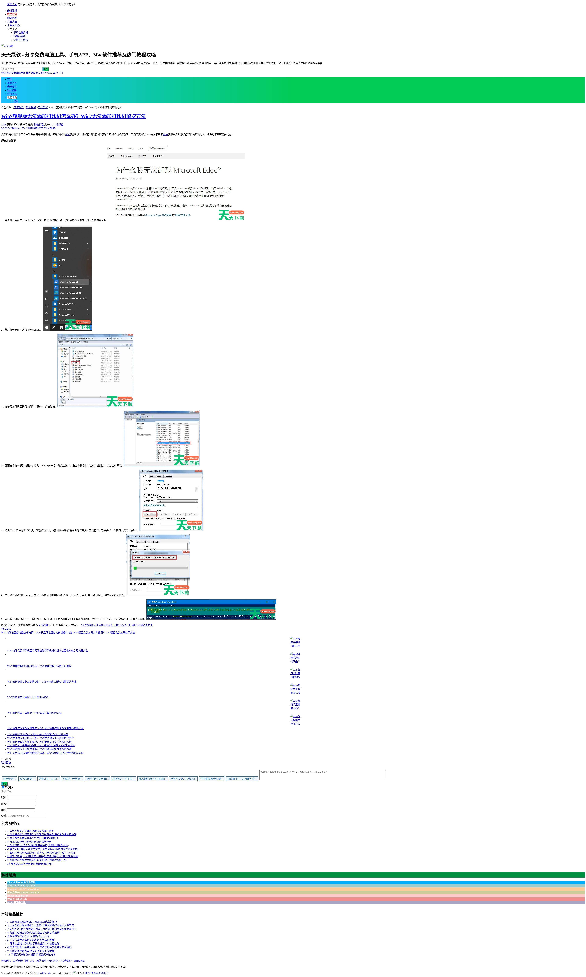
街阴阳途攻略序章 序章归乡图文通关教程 (30, 951)
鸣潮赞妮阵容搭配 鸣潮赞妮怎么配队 (28, 936)
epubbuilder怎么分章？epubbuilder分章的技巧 (32, 921)
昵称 (4, 797)
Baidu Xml (79, 960)
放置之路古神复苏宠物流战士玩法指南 (29, 864)
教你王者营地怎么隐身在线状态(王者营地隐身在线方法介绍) (41, 853)
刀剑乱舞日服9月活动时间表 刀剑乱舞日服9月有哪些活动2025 (41, 929)
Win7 (3, 128)
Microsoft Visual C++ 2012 (21, 885)
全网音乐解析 (20, 40)
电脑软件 (12, 83)
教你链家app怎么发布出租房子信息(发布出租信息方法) (38, 845)
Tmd (3, 124)
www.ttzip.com (43, 973)
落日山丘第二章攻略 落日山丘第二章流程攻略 (33, 943)
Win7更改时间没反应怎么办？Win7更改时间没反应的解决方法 (40, 738)
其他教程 (43, 107)
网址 (3, 810)
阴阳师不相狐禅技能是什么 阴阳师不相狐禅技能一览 (37, 860)
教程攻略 (12, 97)
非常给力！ (9, 779)
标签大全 (12, 21)
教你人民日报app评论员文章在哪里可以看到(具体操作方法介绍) (42, 849)
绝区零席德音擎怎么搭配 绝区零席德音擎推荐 (33, 932)
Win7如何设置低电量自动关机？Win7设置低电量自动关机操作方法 (37, 632)
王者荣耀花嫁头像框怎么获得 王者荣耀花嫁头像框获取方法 (40, 925)
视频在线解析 (20, 32)
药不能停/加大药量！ (212, 779)
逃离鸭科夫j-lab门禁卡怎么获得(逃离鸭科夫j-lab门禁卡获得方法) (42, 856)
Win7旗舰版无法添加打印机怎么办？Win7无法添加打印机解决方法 (73, 116)
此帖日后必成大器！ (97, 779)
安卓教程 (6, 73)
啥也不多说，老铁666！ (183, 779)
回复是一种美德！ (72, 779)
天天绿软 (12, 4)
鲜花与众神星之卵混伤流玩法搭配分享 (29, 842)
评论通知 (9, 787)
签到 (9, 791)
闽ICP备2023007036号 (96, 973)
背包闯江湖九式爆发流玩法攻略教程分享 (30, 831)
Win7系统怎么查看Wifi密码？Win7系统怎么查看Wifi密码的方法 (41, 745)
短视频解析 (19, 36)
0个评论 (59, 124)
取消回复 (6, 762)
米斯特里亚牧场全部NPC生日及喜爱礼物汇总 (33, 838)
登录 (15, 101)
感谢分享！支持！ (48, 779)
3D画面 (49, 73)
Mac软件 (11, 90)
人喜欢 (6, 629)
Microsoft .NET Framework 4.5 (23, 889)
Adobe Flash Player (17, 895)
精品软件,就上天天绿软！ (152, 779)
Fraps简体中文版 (16, 902)
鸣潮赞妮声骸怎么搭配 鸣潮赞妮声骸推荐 (31, 954)
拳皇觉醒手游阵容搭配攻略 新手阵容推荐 (30, 940)
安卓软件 (12, 86)
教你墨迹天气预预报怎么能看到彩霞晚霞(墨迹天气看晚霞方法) (42, 834)
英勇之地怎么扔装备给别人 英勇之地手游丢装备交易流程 (39, 947)
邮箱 (4, 803)
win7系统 (51, 128)
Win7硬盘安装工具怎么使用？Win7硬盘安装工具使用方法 (104, 632)
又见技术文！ (27, 779)
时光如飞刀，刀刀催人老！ (242, 779)
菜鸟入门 (58, 73)
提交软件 (12, 14)
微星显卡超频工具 (17, 899)
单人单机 (40, 73)
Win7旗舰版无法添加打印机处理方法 (26, 128)
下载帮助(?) (13, 25)
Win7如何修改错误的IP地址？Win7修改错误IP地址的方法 (37, 734)
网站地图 (12, 18)
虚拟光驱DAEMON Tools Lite (23, 892)
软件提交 (29, 960)
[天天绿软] (7, 46)
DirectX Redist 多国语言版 (21, 882)
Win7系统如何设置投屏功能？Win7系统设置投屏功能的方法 (39, 749)
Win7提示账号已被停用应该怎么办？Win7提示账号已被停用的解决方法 (45, 753)
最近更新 (12, 10)
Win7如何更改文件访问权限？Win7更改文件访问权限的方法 (39, 742)
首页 (9, 79)
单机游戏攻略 (28, 73)
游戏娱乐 (12, 94)
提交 (4, 784)
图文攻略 (16, 73)
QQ (3, 815)
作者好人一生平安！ (124, 779)
